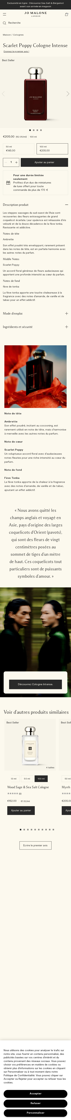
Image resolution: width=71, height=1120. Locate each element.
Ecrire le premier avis (35, 845)
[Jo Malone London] (35, 14)
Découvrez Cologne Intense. (35, 684)
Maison (7, 34)
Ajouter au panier (44, 162)
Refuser (36, 1103)
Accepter (36, 1093)
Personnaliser (35, 1113)
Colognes (18, 34)
